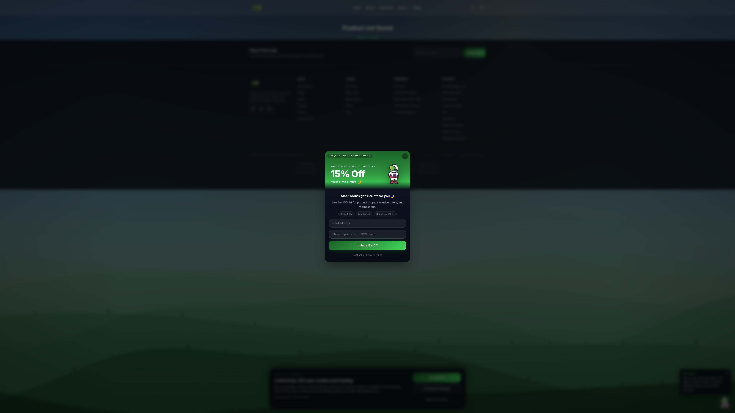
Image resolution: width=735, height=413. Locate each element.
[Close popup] (405, 156)
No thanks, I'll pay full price (367, 255)
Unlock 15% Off (368, 245)
